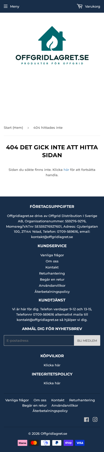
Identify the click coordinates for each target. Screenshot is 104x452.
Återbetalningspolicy (52, 292)
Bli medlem (87, 340)
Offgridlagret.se (54, 433)
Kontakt (52, 267)
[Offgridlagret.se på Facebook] (86, 420)
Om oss (52, 261)
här (66, 170)
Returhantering (52, 273)
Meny (14, 6)
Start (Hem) (13, 127)
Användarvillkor (52, 285)
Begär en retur (52, 279)
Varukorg (92, 6)
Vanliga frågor (52, 255)
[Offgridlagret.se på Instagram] (95, 420)
